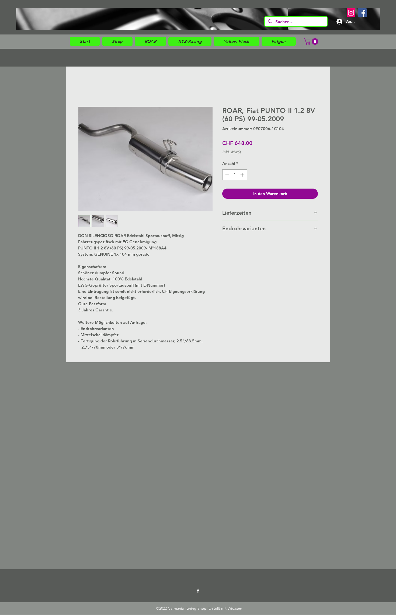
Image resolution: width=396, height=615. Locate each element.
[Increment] (242, 175)
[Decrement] (226, 175)
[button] (117, 41)
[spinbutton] (234, 175)
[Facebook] (362, 12)
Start (81, 86)
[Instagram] (351, 12)
